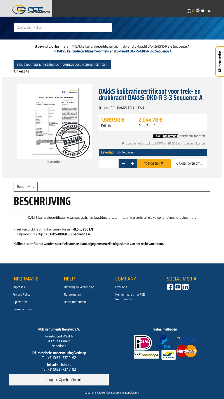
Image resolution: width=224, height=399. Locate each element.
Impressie (19, 287)
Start (67, 46)
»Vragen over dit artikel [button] (191, 163)
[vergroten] (55, 161)
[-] (123, 163)
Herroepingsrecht (24, 309)
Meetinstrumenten (191, 136)
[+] (132, 163)
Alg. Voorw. (20, 301)
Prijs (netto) (109, 125)
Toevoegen (152, 163)
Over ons (121, 287)
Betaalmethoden (75, 301)
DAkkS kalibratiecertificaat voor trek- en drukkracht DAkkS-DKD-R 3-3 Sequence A (132, 46)
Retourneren (72, 294)
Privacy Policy (21, 294)
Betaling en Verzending (79, 287)
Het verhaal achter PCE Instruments (130, 297)
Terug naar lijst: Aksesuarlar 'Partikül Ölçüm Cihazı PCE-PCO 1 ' (62, 64)
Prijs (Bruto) (147, 125)
